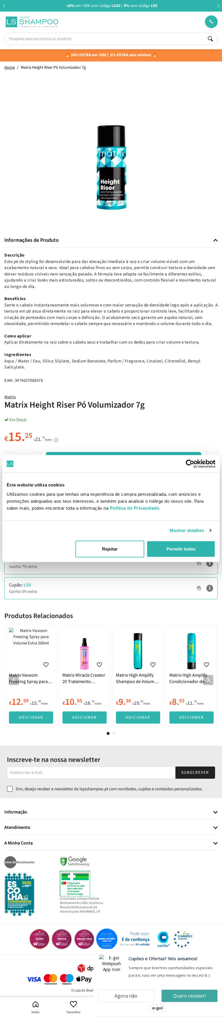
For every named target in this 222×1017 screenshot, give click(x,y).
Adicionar (31, 717)
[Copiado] (199, 563)
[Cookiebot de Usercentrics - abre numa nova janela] (190, 464)
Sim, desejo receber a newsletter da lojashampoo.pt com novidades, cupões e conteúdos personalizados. (109, 789)
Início (36, 1012)
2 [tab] (113, 733)
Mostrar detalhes (187, 530)
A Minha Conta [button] (18, 843)
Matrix (10, 397)
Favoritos (73, 1012)
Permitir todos (180, 548)
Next (218, 5)
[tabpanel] (31, 675)
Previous (3, 5)
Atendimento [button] (17, 827)
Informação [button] (15, 812)
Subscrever (195, 773)
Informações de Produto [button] (31, 240)
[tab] (111, 240)
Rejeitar (110, 548)
